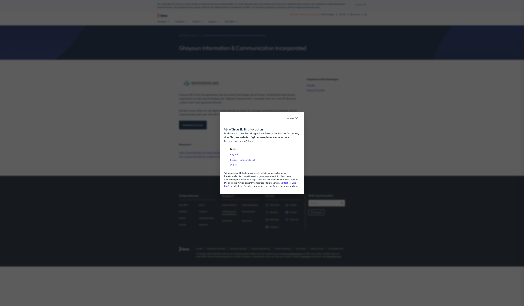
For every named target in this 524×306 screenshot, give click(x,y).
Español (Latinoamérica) (242, 159)
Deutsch (234, 148)
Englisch (234, 154)
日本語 (233, 165)
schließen (290, 118)
